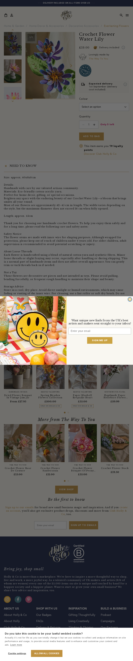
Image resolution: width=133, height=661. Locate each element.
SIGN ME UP (99, 340)
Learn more (16, 645)
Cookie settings (17, 653)
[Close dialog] (130, 299)
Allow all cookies (46, 653)
